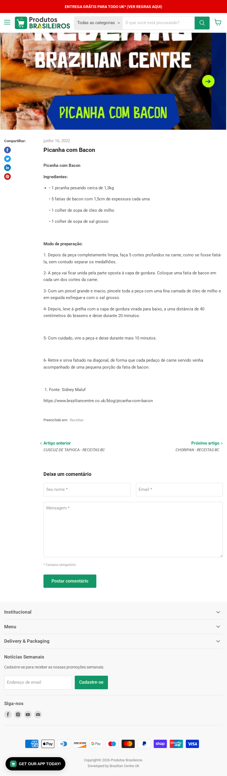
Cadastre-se (91, 682)
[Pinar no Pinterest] (7, 176)
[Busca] (202, 23)
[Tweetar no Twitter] (7, 158)
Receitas (77, 420)
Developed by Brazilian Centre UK (113, 766)
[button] (35, 763)
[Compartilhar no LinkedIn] (7, 167)
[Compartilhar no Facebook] (7, 150)
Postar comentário (69, 581)
